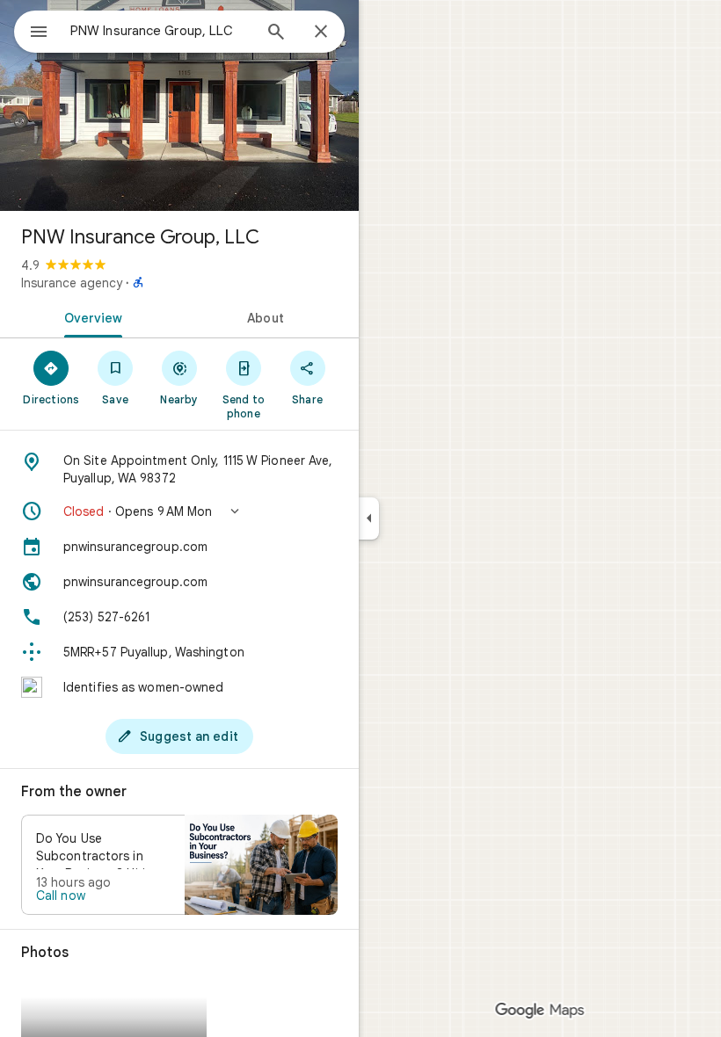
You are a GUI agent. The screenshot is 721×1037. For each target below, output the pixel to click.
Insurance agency (71, 283)
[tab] (90, 316)
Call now (60, 895)
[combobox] (160, 30)
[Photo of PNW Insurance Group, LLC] (179, 105)
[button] (179, 511)
